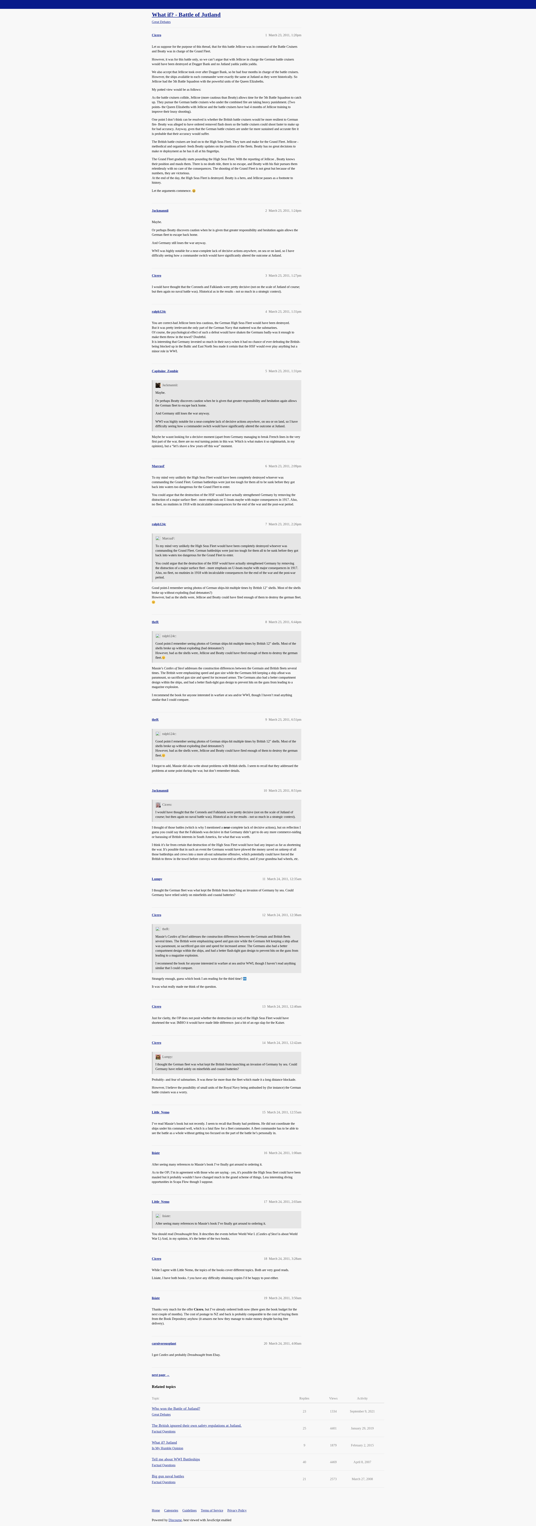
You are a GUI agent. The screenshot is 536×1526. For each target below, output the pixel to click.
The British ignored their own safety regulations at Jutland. (197, 1425)
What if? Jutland (164, 1442)
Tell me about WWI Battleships (176, 1459)
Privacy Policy (237, 1510)
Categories (171, 1510)
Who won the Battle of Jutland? (176, 1408)
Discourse (175, 1520)
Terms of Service (212, 1510)
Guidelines (189, 1510)
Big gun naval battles (168, 1476)
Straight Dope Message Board (22, 4)
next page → (161, 1375)
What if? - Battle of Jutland (186, 14)
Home (156, 1510)
